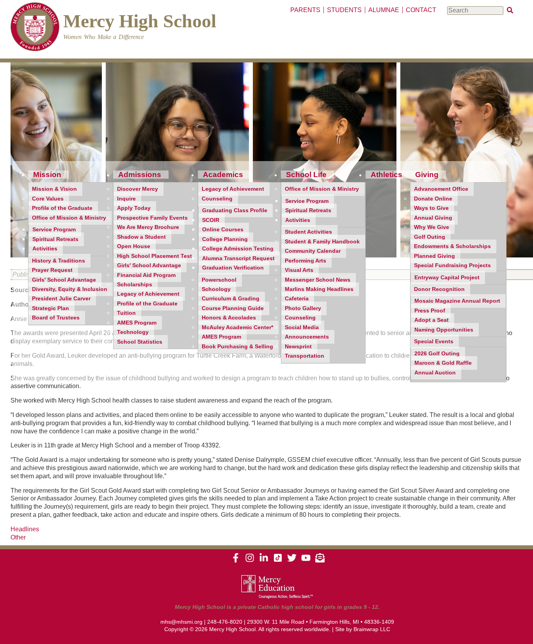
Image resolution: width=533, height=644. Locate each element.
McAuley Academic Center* (237, 327)
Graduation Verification (233, 268)
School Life (306, 174)
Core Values (48, 199)
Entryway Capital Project (447, 277)
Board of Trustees (56, 318)
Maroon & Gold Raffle (443, 363)
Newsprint (298, 346)
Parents (305, 10)
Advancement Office (441, 189)
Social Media (302, 327)
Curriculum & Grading (230, 299)
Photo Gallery (303, 308)
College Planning (225, 239)
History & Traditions (58, 261)
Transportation (304, 356)
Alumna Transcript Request (238, 258)
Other (18, 537)
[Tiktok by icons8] (277, 560)
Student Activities (308, 232)
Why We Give (431, 227)
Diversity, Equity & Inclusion (69, 289)
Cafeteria (297, 299)
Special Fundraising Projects (452, 265)
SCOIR (210, 220)
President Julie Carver (61, 299)
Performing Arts (305, 261)
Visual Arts (299, 270)
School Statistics (139, 342)
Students (344, 10)
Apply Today (134, 208)
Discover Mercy (137, 189)
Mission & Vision (54, 189)
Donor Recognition (439, 289)
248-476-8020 (224, 622)
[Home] (35, 27)
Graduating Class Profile (234, 210)
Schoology (216, 289)
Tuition (126, 313)
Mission (47, 174)
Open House (133, 246)
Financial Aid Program (146, 275)
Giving (427, 174)
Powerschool (219, 280)
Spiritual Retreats (55, 239)
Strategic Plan (50, 308)
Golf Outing (429, 237)
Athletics (386, 174)
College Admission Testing (238, 249)
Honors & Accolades (229, 318)
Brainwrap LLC (372, 629)
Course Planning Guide (233, 308)
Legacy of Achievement (148, 294)
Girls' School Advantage (64, 280)
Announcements (307, 337)
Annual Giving (433, 218)
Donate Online (433, 199)
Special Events (433, 341)
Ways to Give (431, 208)
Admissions (139, 174)
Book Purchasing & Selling (237, 346)
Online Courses (222, 229)
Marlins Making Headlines (319, 289)
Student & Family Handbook (322, 242)
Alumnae (383, 10)
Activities (44, 249)
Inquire (126, 199)
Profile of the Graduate (62, 208)
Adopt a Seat (431, 320)
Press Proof (429, 311)
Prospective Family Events (152, 218)
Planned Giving (434, 256)
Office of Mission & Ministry (69, 218)
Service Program (54, 229)
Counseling (217, 199)
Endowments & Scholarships (452, 246)
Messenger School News (317, 280)
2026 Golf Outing (437, 354)
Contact (421, 10)
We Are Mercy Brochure (148, 227)
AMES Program (136, 323)
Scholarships (134, 284)
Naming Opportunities (443, 330)
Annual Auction (435, 373)
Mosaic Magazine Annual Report (457, 301)
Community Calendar (313, 251)
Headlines (25, 529)
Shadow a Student (141, 237)
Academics (223, 174)
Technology (133, 332)
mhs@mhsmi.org (181, 622)
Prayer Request (52, 270)
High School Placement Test (154, 256)
